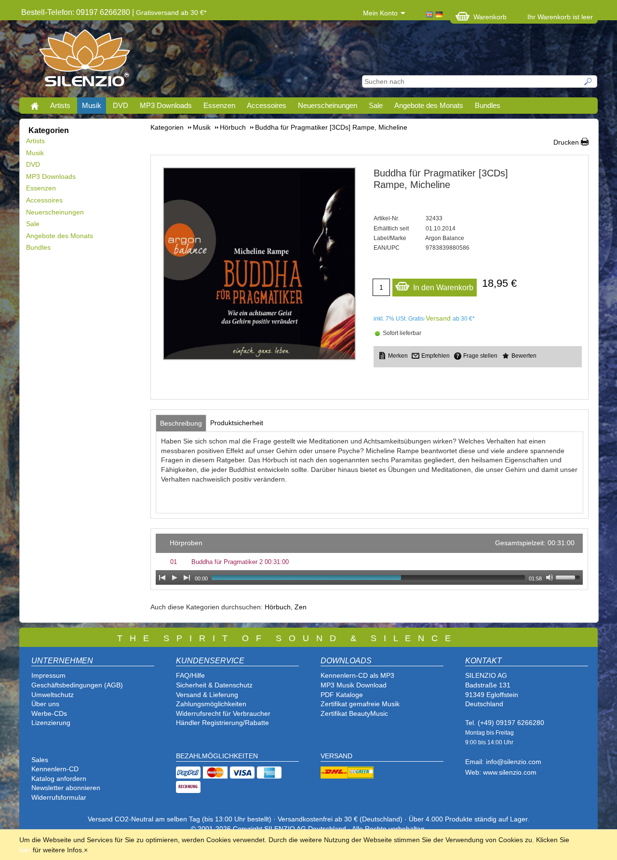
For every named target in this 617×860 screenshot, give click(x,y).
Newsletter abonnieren (65, 788)
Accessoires (266, 105)
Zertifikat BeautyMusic (354, 713)
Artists (60, 105)
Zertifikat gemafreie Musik (360, 704)
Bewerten (524, 355)
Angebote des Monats (428, 105)
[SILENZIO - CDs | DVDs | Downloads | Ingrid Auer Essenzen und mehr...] (84, 60)
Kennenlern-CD (55, 769)
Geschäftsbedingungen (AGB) (77, 685)
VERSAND (336, 756)
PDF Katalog (340, 695)
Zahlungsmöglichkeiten (211, 704)
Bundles (487, 105)
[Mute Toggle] (549, 577)
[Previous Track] (162, 577)
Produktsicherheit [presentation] (236, 423)
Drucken (566, 142)
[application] (369, 559)
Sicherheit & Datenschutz (214, 685)
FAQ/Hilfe (190, 675)
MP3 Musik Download (354, 685)
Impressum (48, 675)
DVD (120, 105)
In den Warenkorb (443, 287)
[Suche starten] (588, 81)
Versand (438, 318)
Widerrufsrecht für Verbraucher (223, 713)
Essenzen (219, 105)
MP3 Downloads (166, 105)
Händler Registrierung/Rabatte (222, 722)
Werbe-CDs (49, 713)
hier (25, 850)
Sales (39, 760)
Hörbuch (278, 607)
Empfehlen (435, 355)
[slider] (569, 576)
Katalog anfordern (58, 778)
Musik (91, 105)
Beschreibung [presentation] (181, 423)
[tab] (181, 423)
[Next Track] (187, 577)
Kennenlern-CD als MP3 (357, 675)
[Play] (174, 577)
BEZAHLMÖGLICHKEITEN (217, 756)
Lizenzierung (50, 722)
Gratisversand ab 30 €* (171, 12)
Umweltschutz (52, 695)
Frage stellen (480, 355)
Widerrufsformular (58, 797)
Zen (301, 607)
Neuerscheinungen (327, 105)
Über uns (45, 704)
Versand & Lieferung (207, 695)
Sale (376, 105)
